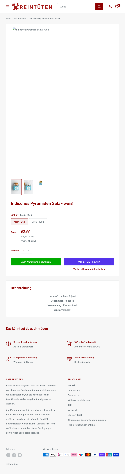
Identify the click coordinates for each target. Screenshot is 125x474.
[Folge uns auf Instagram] (14, 455)
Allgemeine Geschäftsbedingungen (87, 419)
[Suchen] (99, 6)
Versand (72, 409)
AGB (70, 404)
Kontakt (72, 385)
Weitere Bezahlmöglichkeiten (89, 268)
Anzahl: (15, 250)
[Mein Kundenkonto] (110, 6)
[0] (116, 6)
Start (8, 18)
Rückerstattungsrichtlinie (82, 424)
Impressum (74, 390)
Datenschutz (74, 395)
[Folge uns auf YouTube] (20, 455)
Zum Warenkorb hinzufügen (36, 261)
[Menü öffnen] (7, 6)
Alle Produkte (20, 18)
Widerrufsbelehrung (79, 400)
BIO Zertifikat (75, 414)
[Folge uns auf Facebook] (8, 455)
